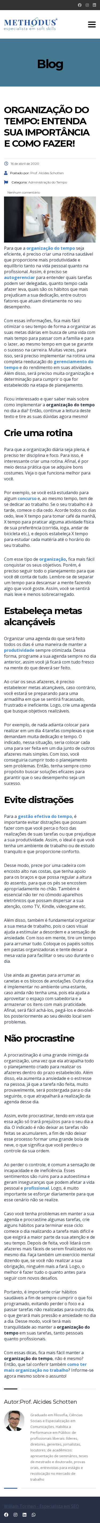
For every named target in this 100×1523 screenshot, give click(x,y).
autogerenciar (19, 277)
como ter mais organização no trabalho (45, 1367)
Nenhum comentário (23, 192)
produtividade (19, 650)
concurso (27, 498)
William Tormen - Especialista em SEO (41, 1506)
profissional (36, 1188)
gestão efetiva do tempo (45, 816)
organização (52, 559)
